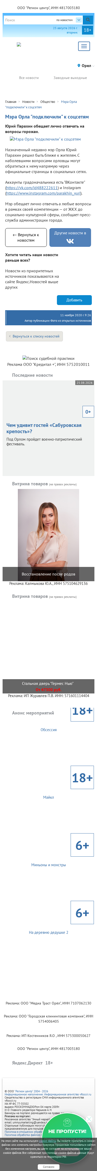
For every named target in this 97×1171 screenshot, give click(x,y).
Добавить (74, 300)
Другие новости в (70, 233)
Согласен (48, 1167)
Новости (28, 102)
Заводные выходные (70, 78)
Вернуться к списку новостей (36, 336)
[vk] (70, 241)
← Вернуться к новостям (26, 237)
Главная (10, 102)
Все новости (29, 78)
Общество (47, 102)
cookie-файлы (47, 1141)
